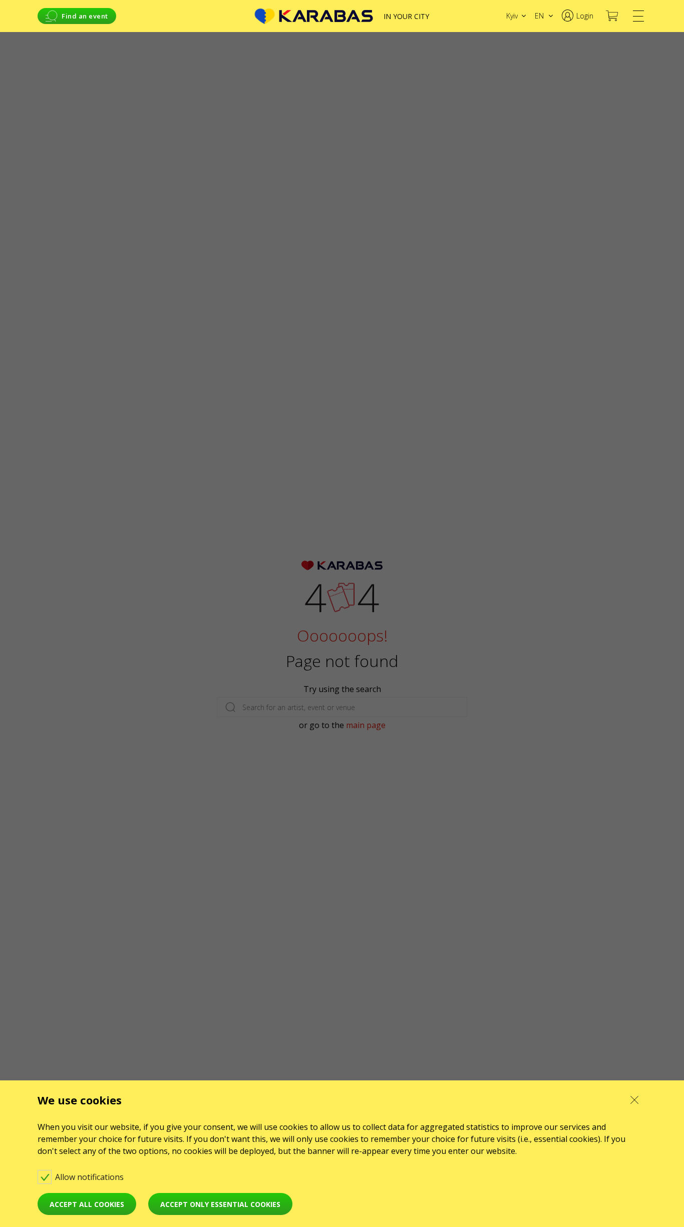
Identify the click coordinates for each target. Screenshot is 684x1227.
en (539, 16)
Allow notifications (90, 1176)
